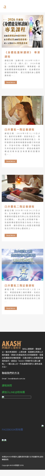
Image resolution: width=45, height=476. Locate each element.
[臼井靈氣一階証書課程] (22, 110)
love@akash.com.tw (16, 378)
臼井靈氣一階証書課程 (20, 129)
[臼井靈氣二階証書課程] (22, 188)
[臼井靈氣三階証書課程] (22, 265)
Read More (10, 82)
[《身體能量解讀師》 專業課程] (22, 31)
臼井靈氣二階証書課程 (20, 206)
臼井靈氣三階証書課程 (20, 285)
